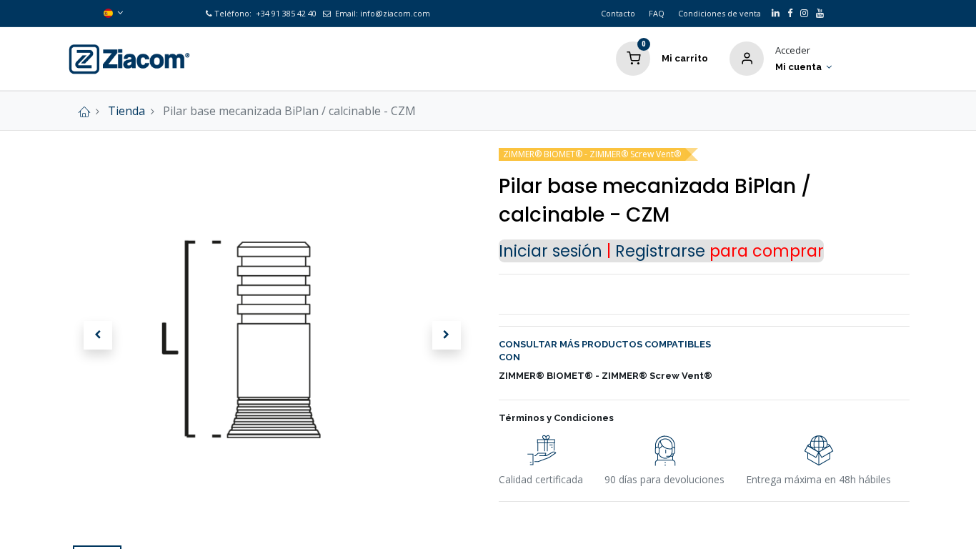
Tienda (126, 111)
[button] (98, 335)
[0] (633, 57)
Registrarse (660, 250)
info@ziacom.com (395, 13)
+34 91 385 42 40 (285, 13)
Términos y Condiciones (556, 417)
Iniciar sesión (550, 250)
